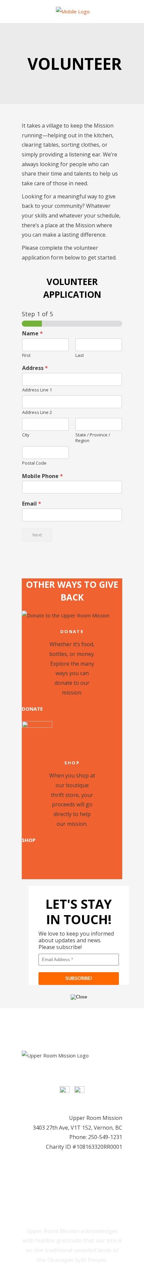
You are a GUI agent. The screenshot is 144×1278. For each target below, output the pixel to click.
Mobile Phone (42, 476)
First (26, 355)
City (25, 435)
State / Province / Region (92, 437)
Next (37, 535)
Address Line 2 (37, 412)
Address (35, 368)
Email (31, 503)
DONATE (32, 708)
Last (79, 355)
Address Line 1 (37, 390)
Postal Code (34, 463)
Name (32, 333)
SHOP (28, 840)
